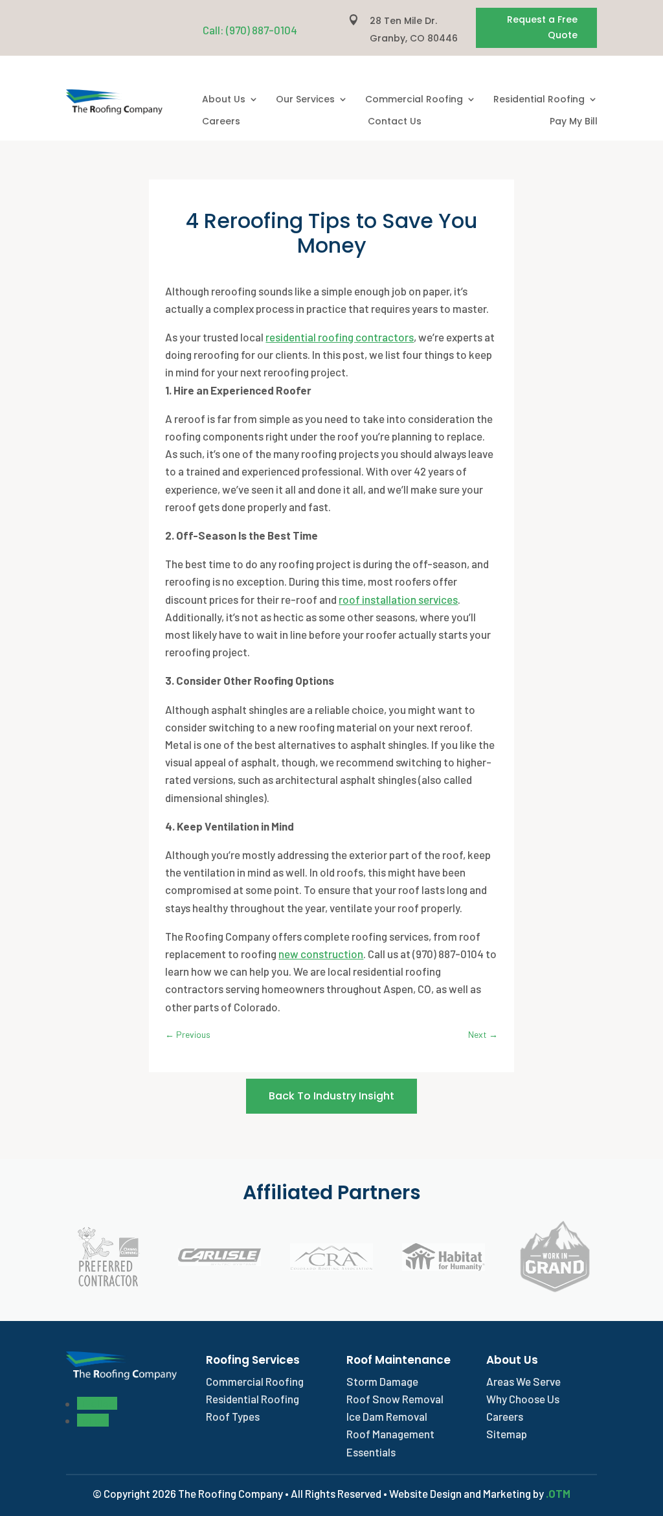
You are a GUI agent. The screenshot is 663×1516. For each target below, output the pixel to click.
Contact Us (394, 122)
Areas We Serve (523, 1381)
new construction (320, 953)
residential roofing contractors (339, 336)
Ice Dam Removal (386, 1416)
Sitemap (506, 1433)
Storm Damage (382, 1381)
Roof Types (233, 1416)
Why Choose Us (522, 1398)
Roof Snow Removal (395, 1398)
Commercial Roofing (414, 100)
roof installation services (398, 599)
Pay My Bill (574, 122)
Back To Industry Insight (331, 1095)
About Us (223, 100)
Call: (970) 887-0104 (250, 29)
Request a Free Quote (542, 27)
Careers (221, 122)
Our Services (305, 100)
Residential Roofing (539, 100)
